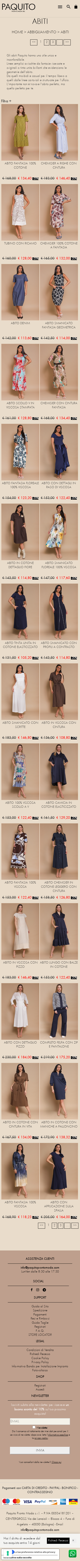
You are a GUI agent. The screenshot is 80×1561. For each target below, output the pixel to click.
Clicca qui (56, 1462)
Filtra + (6, 101)
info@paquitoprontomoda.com (40, 1530)
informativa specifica (58, 1435)
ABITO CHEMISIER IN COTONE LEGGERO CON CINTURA (59, 886)
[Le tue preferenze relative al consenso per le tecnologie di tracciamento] (8, 1553)
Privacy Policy (40, 1362)
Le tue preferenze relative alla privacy (34, 1552)
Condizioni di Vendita (40, 1350)
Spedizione (40, 1310)
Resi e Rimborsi (40, 1318)
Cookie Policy (40, 1358)
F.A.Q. (40, 1331)
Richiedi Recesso (40, 1354)
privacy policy (41, 1438)
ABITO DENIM (20, 323)
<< (34, 42)
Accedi (40, 1389)
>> (67, 42)
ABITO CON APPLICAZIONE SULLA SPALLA (59, 1206)
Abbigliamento (41, 32)
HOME (17, 32)
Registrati (40, 1326)
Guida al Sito (40, 1306)
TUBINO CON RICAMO (20, 243)
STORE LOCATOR (40, 1335)
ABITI (65, 32)
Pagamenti (40, 1314)
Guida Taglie (40, 1322)
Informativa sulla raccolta (18, 1557)
